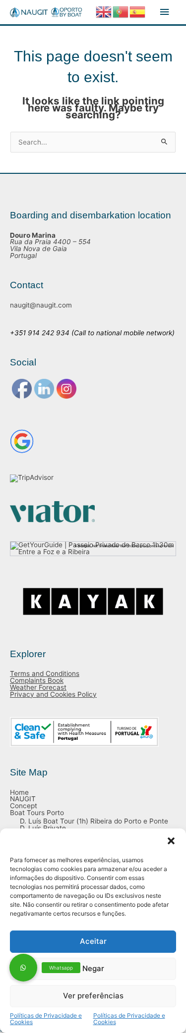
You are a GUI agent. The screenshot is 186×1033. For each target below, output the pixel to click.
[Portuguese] (121, 11)
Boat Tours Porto (37, 813)
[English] (104, 11)
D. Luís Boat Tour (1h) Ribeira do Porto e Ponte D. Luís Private (94, 824)
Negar (93, 968)
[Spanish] (137, 11)
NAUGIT (23, 799)
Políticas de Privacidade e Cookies (46, 1019)
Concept (23, 806)
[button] (171, 841)
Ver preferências (93, 995)
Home (19, 792)
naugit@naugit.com (41, 305)
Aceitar (93, 941)
